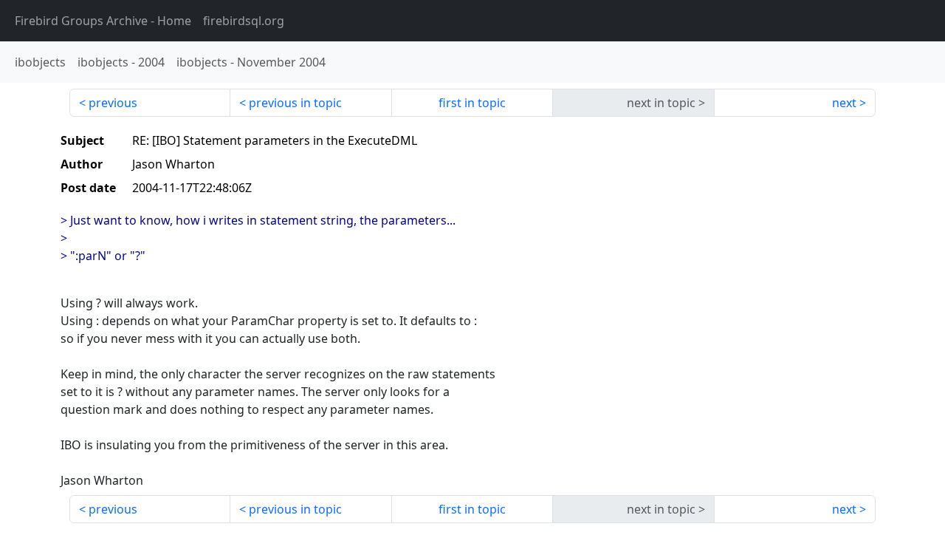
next (844, 103)
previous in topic (295, 103)
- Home (103, 21)
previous (113, 103)
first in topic (472, 103)
